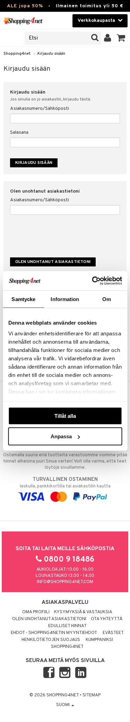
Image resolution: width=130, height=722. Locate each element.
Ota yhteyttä (106, 619)
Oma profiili (36, 612)
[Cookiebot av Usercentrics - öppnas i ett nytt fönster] (92, 280)
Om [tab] (106, 299)
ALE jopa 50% (25, 6)
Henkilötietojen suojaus (50, 640)
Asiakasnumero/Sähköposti (39, 109)
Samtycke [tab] (23, 299)
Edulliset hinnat (67, 626)
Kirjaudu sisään (51, 53)
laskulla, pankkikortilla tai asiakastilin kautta (65, 482)
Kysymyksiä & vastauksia (83, 612)
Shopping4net (17, 53)
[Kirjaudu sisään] (107, 38)
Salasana (19, 132)
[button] (121, 38)
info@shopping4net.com (65, 582)
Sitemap (92, 695)
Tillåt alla (65, 416)
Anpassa (61, 436)
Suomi (63, 705)
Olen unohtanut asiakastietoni (49, 619)
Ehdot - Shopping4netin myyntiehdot (54, 633)
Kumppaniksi (99, 640)
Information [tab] (65, 299)
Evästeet (113, 633)
